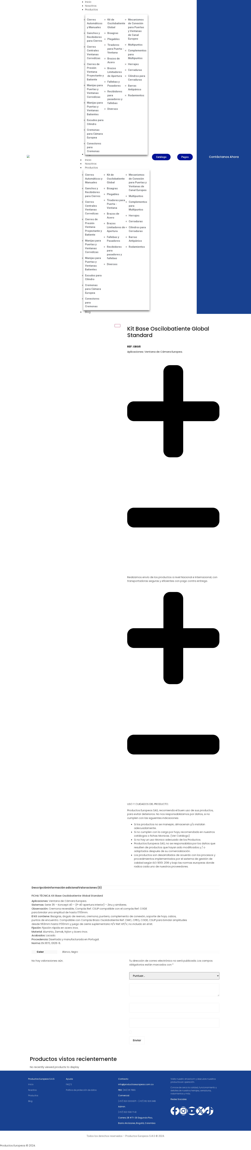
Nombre (135, 1000)
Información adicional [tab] (63, 887)
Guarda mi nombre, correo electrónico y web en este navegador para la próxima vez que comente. (173, 1032)
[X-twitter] (200, 1111)
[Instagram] (183, 1111)
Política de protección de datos (81, 1090)
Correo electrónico (142, 1015)
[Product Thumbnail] (117, 325)
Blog (87, 312)
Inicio (88, 160)
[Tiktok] (209, 1111)
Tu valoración (138, 980)
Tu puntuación (139, 969)
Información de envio (140, 573)
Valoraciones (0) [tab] (90, 887)
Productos (91, 167)
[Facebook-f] (175, 1111)
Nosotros (90, 163)
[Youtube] (192, 1111)
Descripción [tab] (40, 887)
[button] (173, 467)
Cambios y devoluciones (142, 800)
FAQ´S (69, 1084)
